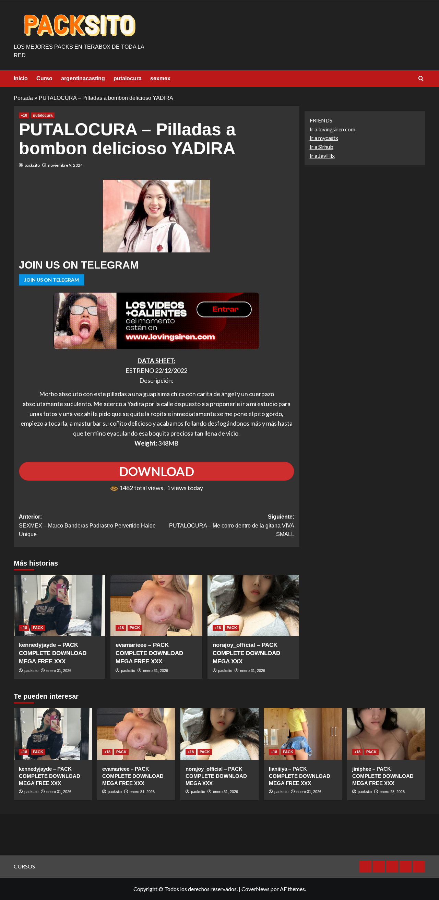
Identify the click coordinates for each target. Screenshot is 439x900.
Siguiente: (231, 525)
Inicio (21, 78)
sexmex (160, 78)
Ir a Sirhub (321, 146)
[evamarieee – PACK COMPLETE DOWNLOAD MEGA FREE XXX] (156, 605)
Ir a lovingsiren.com (332, 129)
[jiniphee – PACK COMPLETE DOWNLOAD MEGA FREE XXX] (386, 734)
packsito (32, 165)
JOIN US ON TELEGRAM (51, 280)
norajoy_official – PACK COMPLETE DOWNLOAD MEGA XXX (246, 653)
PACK (38, 628)
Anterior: (87, 525)
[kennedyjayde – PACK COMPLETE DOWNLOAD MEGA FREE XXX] (59, 605)
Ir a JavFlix (322, 155)
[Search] (421, 79)
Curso (44, 78)
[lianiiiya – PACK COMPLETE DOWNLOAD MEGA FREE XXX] (303, 734)
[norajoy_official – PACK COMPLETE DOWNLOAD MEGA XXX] (253, 605)
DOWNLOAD (156, 471)
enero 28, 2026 (392, 792)
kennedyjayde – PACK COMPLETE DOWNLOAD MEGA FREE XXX (52, 653)
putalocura (128, 78)
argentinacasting (83, 78)
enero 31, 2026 (58, 670)
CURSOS (24, 866)
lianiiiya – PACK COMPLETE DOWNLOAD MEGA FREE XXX (299, 776)
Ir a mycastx (324, 138)
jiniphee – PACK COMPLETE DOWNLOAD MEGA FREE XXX (383, 776)
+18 (24, 115)
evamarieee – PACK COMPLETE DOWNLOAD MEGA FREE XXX (149, 653)
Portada (23, 98)
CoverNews (255, 889)
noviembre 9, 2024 (65, 165)
